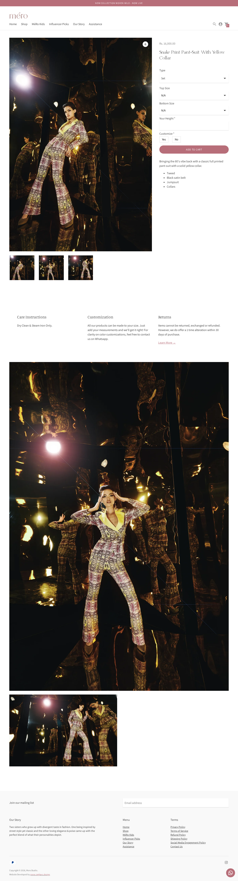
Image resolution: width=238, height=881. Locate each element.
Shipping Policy (179, 838)
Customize (166, 134)
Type (162, 70)
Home (13, 24)
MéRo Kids (38, 24)
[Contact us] (230, 872)
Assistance (95, 24)
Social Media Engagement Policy (188, 842)
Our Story (79, 24)
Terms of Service (179, 831)
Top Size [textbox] (164, 88)
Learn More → (167, 343)
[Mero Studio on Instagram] (226, 862)
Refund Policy (178, 834)
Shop (24, 24)
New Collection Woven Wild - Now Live (119, 3)
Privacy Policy (178, 827)
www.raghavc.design (40, 874)
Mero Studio (31, 870)
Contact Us (177, 846)
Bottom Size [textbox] (166, 103)
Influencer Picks (59, 24)
